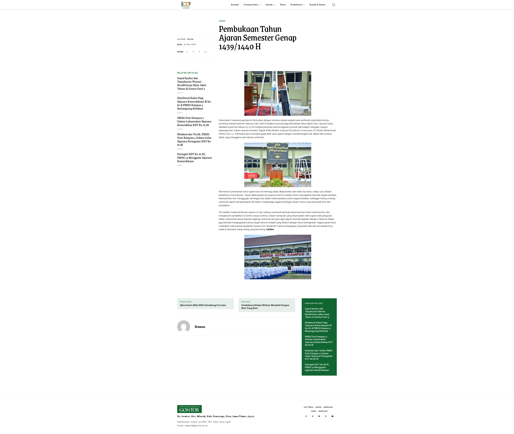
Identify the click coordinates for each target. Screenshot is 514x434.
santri (180, 92)
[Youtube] (332, 416)
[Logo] (186, 5)
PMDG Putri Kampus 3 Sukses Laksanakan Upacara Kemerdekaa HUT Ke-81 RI (194, 121)
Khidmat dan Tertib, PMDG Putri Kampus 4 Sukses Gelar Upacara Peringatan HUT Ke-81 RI (194, 139)
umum (222, 21)
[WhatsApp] (205, 52)
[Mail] (319, 416)
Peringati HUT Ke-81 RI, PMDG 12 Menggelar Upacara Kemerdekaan (194, 157)
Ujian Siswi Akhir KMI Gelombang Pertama (203, 305)
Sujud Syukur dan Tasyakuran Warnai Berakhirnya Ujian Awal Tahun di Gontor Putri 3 (191, 83)
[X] (193, 52)
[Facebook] (187, 52)
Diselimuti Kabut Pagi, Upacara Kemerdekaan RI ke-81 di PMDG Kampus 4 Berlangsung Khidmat (194, 103)
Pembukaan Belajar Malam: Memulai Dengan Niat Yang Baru (265, 306)
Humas (190, 39)
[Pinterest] (199, 52)
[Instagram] (312, 416)
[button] (333, 4)
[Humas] (185, 326)
